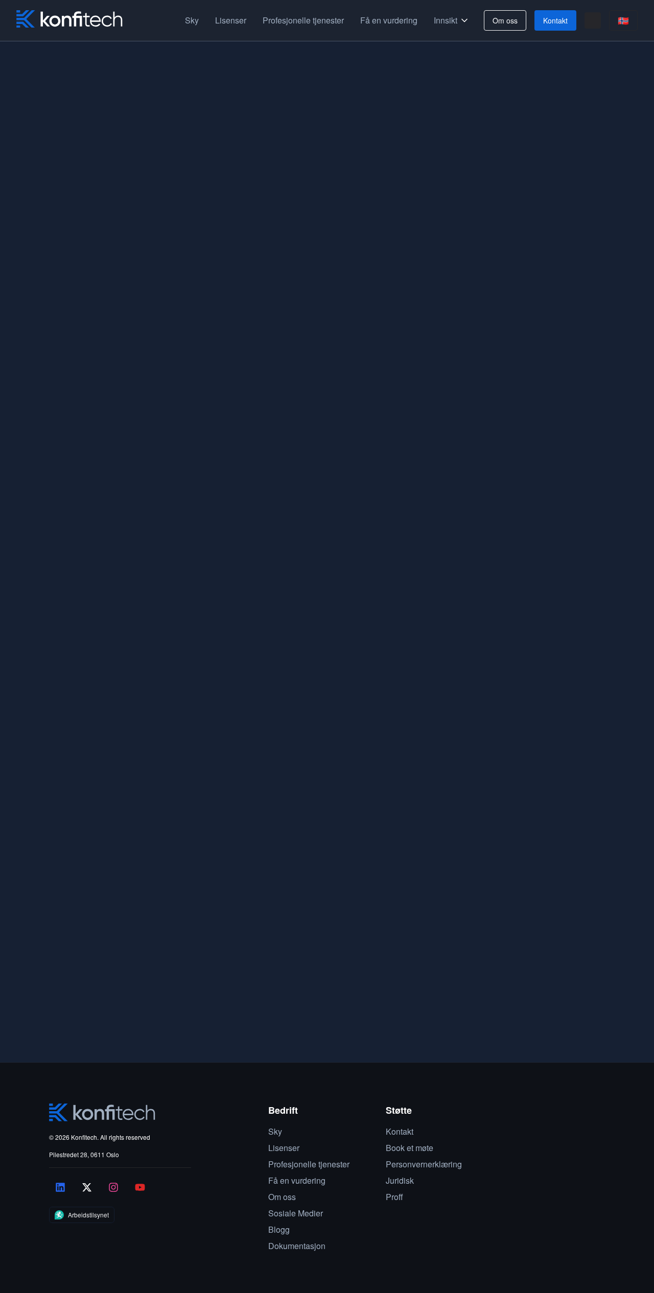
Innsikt (445, 20)
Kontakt (555, 20)
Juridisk (400, 1180)
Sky (192, 20)
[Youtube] (140, 1187)
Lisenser (230, 20)
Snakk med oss (482, 328)
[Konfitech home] (69, 19)
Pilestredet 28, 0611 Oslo (84, 1154)
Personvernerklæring (424, 1164)
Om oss (505, 20)
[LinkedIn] (60, 1187)
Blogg (279, 1229)
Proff (394, 1197)
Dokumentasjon (296, 1246)
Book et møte (42, 1047)
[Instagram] (113, 1187)
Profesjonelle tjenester (303, 20)
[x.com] (87, 1187)
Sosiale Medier (295, 1213)
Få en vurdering (388, 20)
